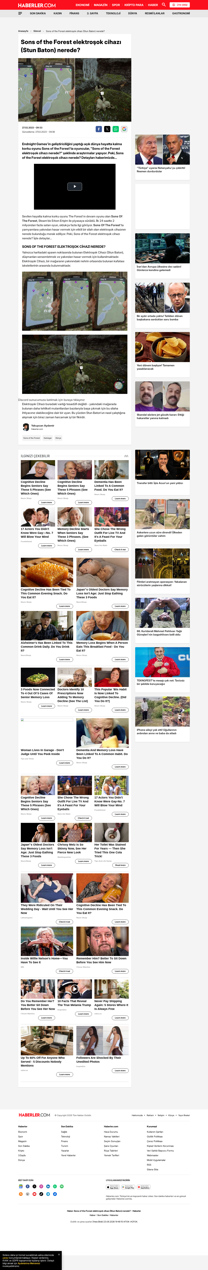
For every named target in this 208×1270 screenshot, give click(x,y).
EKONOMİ (82, 5)
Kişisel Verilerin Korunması (160, 1145)
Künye (171, 1115)
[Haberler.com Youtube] (34, 1194)
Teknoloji (65, 1136)
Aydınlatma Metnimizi (29, 1263)
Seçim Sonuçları (112, 1141)
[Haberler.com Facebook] (27, 1186)
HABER (153, 5)
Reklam (150, 1115)
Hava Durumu (111, 1131)
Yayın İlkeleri (184, 1115)
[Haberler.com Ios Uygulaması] (113, 1187)
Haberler (22, 1126)
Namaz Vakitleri (111, 1136)
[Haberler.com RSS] (20, 1194)
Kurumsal (152, 1126)
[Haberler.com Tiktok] (41, 1194)
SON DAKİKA (38, 13)
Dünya (58, 438)
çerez (5, 1257)
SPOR (116, 5)
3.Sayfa (22, 1155)
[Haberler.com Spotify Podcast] (61, 1186)
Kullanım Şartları (155, 1131)
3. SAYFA (92, 13)
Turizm (64, 1145)
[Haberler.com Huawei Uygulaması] (144, 1187)
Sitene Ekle (152, 1169)
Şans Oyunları (111, 1145)
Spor (20, 1136)
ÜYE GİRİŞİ (182, 5)
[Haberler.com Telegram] (48, 1194)
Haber (93, 1215)
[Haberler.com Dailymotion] (55, 1194)
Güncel (37, 31)
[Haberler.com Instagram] (41, 1186)
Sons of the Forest (31, 438)
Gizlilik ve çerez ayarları (81, 1221)
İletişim (161, 1115)
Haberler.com (111, 1126)
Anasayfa (23, 31)
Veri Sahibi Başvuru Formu (160, 1150)
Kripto (21, 1150)
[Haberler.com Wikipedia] (27, 1194)
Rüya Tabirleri (111, 1150)
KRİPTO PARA (133, 5)
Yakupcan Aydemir (42, 425)
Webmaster (152, 1155)
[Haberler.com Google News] (20, 1186)
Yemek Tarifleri (111, 1155)
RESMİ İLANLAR (154, 13)
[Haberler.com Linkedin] (48, 1186)
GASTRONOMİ (181, 13)
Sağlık (64, 1131)
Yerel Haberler (68, 1155)
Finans (64, 1141)
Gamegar (48, 438)
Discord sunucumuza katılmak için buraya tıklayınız (51, 400)
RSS (149, 1164)
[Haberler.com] (34, 1115)
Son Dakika (24, 1145)
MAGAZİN (100, 5)
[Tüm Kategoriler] (20, 13)
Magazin (22, 1141)
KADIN (58, 13)
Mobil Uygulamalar (156, 1160)
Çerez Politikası (154, 1141)
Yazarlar (65, 1150)
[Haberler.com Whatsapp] (55, 1186)
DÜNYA (132, 13)
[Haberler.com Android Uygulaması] (128, 1187)
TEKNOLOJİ (113, 13)
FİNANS (74, 13)
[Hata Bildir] (98, 1221)
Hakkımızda (137, 1115)
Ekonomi (22, 1131)
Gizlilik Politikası (155, 1136)
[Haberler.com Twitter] (34, 1186)
